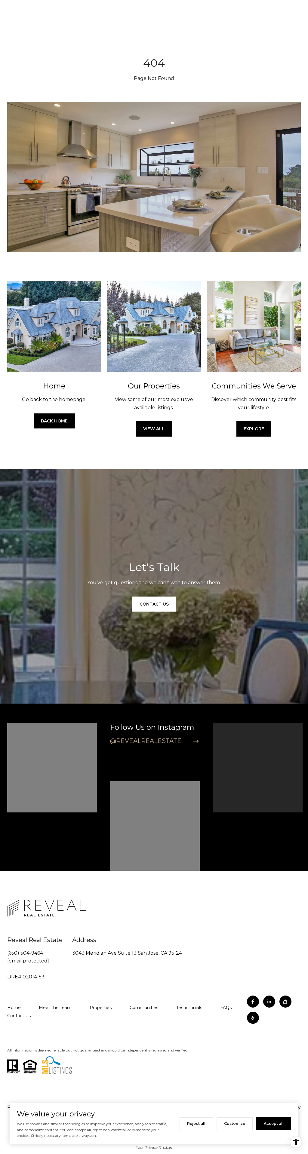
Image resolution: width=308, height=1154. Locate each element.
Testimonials (189, 1007)
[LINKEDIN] (269, 1002)
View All (154, 428)
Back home (54, 421)
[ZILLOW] (285, 1002)
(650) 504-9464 (25, 953)
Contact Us (19, 1015)
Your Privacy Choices (154, 1147)
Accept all (274, 1123)
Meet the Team (55, 1007)
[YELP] (253, 1018)
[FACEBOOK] (253, 1002)
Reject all (196, 1123)
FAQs (226, 1007)
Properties (101, 1007)
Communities (144, 1007)
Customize (234, 1123)
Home (14, 1007)
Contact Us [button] (154, 604)
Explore (254, 428)
